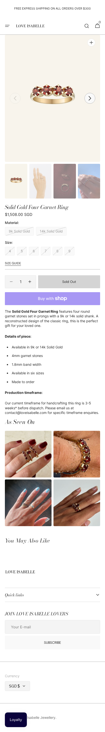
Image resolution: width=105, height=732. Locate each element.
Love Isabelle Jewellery (36, 717)
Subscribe (52, 642)
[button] (7, 26)
